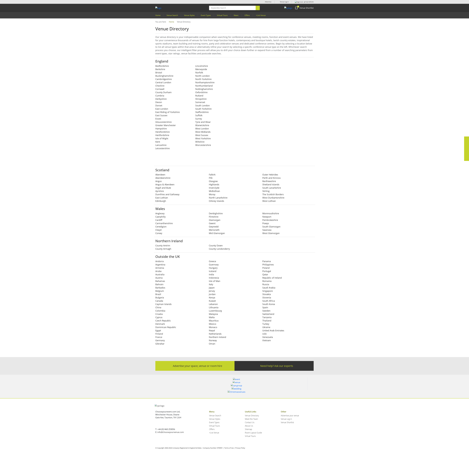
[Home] (288, 8)
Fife (211, 177)
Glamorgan (214, 220)
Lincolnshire (201, 65)
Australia (159, 274)
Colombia (160, 310)
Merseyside (201, 69)
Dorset (158, 105)
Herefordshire (162, 131)
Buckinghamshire (164, 75)
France (158, 337)
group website (309, 2)
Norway (213, 340)
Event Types (206, 15)
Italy (211, 284)
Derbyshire (161, 98)
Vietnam (266, 340)
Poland (266, 267)
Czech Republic (163, 320)
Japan (212, 287)
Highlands (214, 184)
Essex (158, 118)
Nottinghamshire (204, 89)
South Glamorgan (271, 226)
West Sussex (201, 135)
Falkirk (212, 174)
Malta (212, 317)
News (236, 15)
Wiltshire (199, 141)
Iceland (212, 271)
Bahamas (160, 281)
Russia (265, 284)
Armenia (159, 267)
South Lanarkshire (271, 187)
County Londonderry (219, 248)
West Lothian (269, 200)
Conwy (158, 233)
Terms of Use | (229, 448)
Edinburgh (160, 200)
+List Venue (261, 15)
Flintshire (213, 216)
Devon (158, 102)
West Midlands (203, 131)
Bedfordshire (162, 65)
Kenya (212, 297)
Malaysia (213, 314)
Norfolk (199, 72)
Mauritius (214, 320)
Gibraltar (159, 343)
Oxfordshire (201, 92)
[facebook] (466, 138)
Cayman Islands (163, 304)
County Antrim (162, 245)
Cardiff (158, 220)
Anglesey (160, 213)
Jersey (212, 290)
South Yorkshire (203, 108)
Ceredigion (160, 226)
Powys (265, 223)
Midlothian (214, 191)
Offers (247, 15)
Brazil (158, 294)
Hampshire (161, 128)
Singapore (267, 290)
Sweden (266, 310)
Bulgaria (159, 297)
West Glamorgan (271, 233)
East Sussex (161, 115)
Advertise (268, 2)
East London (161, 108)
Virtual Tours (222, 15)
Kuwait (212, 300)
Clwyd (158, 229)
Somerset (200, 102)
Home (157, 15)
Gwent (212, 223)
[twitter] (466, 143)
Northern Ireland (217, 337)
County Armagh (163, 248)
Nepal (212, 330)
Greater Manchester (165, 125)
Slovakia (266, 294)
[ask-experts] (466, 158)
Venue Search (172, 15)
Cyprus (158, 317)
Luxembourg (215, 310)
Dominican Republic (165, 327)
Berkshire (160, 69)
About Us (249, 425)
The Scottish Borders (273, 194)
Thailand (266, 320)
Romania (267, 281)
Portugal (266, 271)
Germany (160, 340)
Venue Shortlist (287, 422)
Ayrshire (159, 191)
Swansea (266, 229)
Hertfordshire (162, 135)
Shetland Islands (270, 184)
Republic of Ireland (272, 277)
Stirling (266, 191)
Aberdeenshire (162, 177)
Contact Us (249, 422)
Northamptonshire (204, 82)
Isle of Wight (161, 138)
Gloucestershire (163, 121)
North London (202, 75)
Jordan (212, 294)
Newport (266, 216)
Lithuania (213, 307)
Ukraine (266, 327)
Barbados (160, 287)
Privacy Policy (240, 448)
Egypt (158, 330)
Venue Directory (252, 415)
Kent (157, 141)
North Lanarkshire (218, 197)
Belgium (159, 290)
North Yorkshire (203, 79)
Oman (212, 343)
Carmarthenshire (164, 223)
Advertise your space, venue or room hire (197, 366)
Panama (266, 261)
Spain (265, 307)
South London (202, 105)
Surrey (198, 118)
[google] (466, 153)
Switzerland (268, 314)
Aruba (158, 271)
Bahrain (159, 284)
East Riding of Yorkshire (167, 112)
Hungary (213, 267)
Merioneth (214, 229)
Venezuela (267, 337)
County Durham (163, 92)
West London (202, 128)
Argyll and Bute (163, 187)
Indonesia (214, 277)
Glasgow (213, 181)
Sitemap (248, 429)
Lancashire (160, 145)
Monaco (213, 327)
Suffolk (198, 115)
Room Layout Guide (253, 432)
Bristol (158, 72)
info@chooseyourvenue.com (170, 432)
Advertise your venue (290, 415)
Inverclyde (214, 187)
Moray (212, 194)
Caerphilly (160, 216)
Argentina (160, 264)
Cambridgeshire (163, 79)
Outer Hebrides (270, 174)
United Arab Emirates (273, 330)
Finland (159, 333)
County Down (216, 245)
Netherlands (215, 333)
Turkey (265, 323)
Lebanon (213, 304)
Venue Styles (189, 15)
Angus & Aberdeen (164, 184)
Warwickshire (202, 125)
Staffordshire (202, 112)
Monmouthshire (270, 213)
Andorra (159, 261)
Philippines (268, 264)
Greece (212, 261)
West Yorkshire (203, 138)
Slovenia (266, 297)
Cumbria (159, 95)
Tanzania (267, 317)
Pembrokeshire (270, 220)
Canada (159, 300)
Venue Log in (284, 2)
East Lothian (161, 197)
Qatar (265, 274)
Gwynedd (214, 226)
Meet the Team (251, 419)
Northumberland (204, 85)
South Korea (268, 304)
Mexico (212, 323)
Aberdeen (160, 174)
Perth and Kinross (271, 177)
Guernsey (214, 264)
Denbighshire (216, 213)
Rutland (199, 95)
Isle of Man (214, 281)
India (211, 274)
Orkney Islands (216, 200)
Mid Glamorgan (217, 233)
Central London (163, 82)
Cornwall (159, 89)
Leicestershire (162, 148)
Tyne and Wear (203, 121)
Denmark (160, 323)
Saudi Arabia (268, 287)
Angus (158, 181)
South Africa (268, 300)
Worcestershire (203, 145)
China (158, 307)
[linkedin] (466, 148)
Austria (159, 277)
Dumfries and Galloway (167, 194)
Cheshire (159, 85)
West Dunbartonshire (273, 197)
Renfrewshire (269, 181)
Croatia (159, 314)
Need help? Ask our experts (276, 366)
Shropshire (201, 98)
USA (264, 333)
